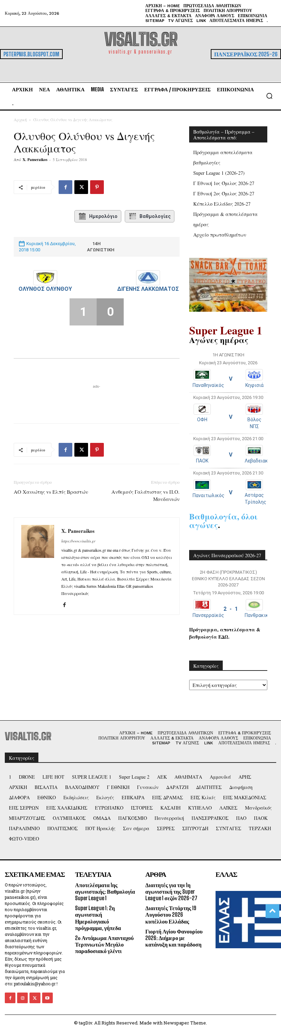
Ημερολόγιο (103, 216)
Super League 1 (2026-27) (219, 173)
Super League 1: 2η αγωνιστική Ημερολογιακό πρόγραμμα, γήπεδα (98, 918)
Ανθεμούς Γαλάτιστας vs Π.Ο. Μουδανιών (145, 495)
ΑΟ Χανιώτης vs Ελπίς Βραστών (51, 491)
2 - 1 (230, 609)
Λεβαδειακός (259, 460)
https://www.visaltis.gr (78, 540)
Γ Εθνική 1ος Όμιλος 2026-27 (223, 183)
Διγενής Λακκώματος (148, 289)
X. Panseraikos (35, 159)
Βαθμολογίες (155, 216)
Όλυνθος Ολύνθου (45, 289)
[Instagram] (22, 998)
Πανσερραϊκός (208, 615)
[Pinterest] (97, 187)
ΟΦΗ (202, 419)
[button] (269, 96)
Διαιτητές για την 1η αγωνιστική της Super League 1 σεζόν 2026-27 (171, 891)
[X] (81, 187)
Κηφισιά (254, 385)
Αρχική (20, 119)
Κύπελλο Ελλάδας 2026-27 (222, 204)
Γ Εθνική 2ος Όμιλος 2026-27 (223, 193)
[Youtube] (47, 998)
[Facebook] (65, 187)
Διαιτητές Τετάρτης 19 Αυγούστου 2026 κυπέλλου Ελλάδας (170, 914)
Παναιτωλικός (208, 495)
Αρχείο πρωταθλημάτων (219, 234)
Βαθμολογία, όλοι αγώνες (223, 520)
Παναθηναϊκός (208, 385)
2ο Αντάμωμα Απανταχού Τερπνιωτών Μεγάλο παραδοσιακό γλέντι (104, 944)
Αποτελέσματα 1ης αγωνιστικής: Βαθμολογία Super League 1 (105, 891)
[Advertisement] (96, 400)
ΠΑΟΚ (202, 460)
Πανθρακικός (259, 615)
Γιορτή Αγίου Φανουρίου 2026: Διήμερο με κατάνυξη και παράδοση (174, 938)
